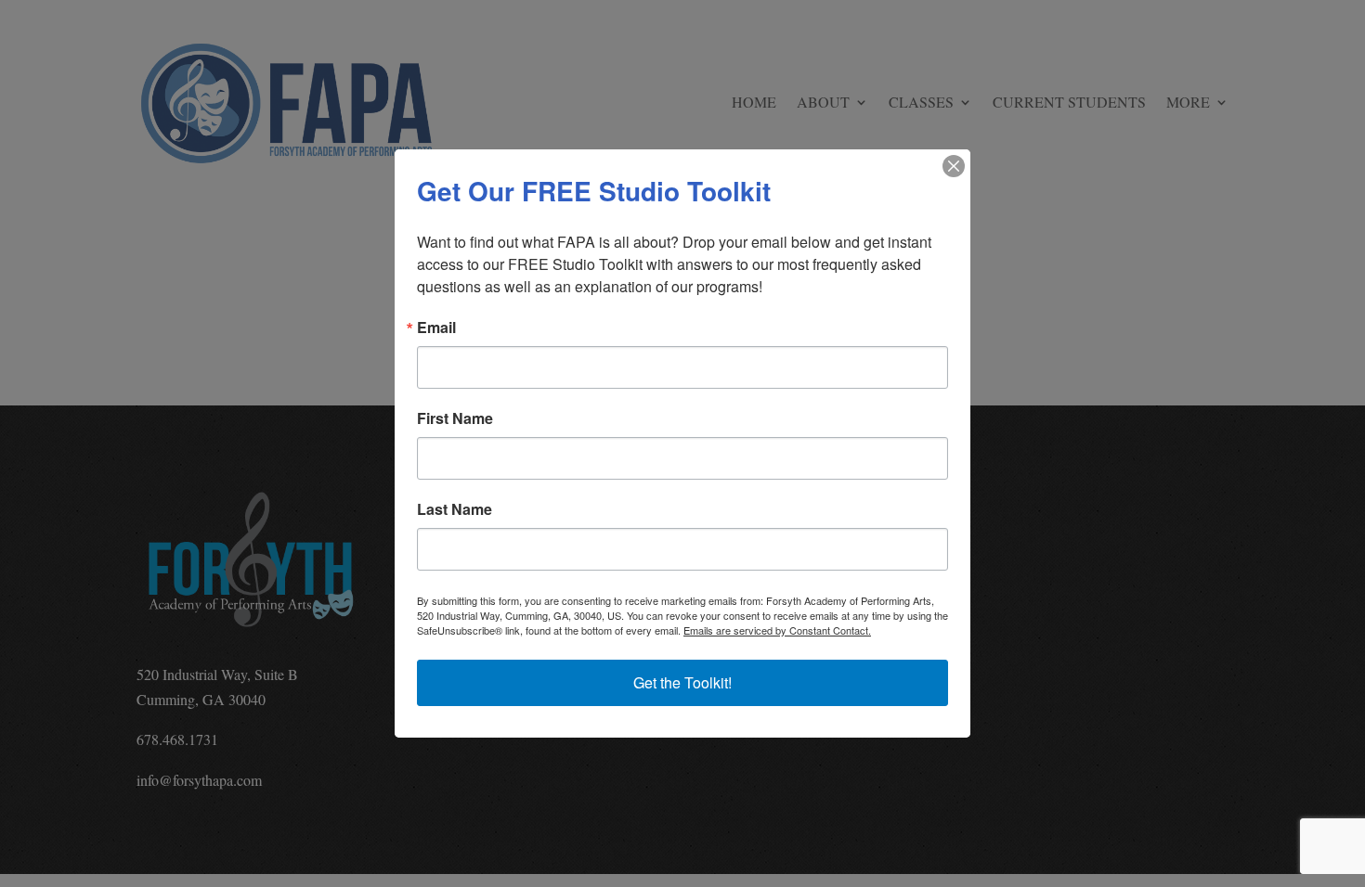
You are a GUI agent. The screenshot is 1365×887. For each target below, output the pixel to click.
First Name (455, 418)
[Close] (953, 166)
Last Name (454, 509)
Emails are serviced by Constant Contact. (777, 630)
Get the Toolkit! (682, 682)
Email (436, 327)
